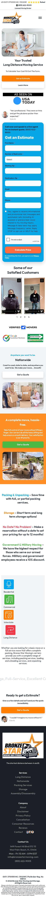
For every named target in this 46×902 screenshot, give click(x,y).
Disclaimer (23, 811)
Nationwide (23, 781)
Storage (23, 789)
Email (8, 189)
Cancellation (23, 819)
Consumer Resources (23, 823)
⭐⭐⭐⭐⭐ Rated (36, 2)
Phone (8, 200)
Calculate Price (23, 250)
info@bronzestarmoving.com (23, 856)
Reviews (23, 827)
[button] (40, 17)
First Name (10, 143)
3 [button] (24, 317)
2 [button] (20, 317)
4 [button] (28, 317)
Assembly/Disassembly (23, 793)
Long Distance (23, 776)
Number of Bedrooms (14, 154)
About (23, 807)
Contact (18, 831)
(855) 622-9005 (24, 5)
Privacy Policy (23, 815)
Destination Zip (12, 178)
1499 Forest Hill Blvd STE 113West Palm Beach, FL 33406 (23, 848)
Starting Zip (10, 166)
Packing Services (23, 785)
